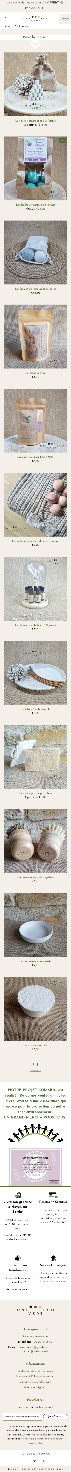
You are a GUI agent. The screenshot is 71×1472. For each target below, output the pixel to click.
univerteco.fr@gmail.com (33, 1347)
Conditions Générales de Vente (35, 1371)
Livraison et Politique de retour (35, 1376)
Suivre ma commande (35, 1336)
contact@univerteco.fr (34, 1351)
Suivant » (35, 1070)
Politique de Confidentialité (35, 1382)
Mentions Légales (35, 1387)
